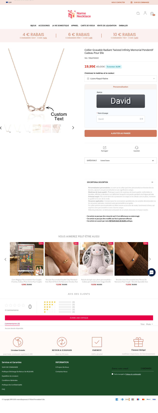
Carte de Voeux (88, 25)
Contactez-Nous (61, 371)
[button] (6, 85)
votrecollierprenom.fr (22, 399)
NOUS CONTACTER (118, 2)
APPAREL (74, 25)
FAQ (3, 389)
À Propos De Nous (62, 367)
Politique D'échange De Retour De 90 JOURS (17, 371)
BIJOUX (33, 25)
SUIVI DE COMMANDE (10, 367)
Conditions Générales (10, 380)
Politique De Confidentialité (12, 385)
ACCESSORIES (44, 25)
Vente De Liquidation (107, 25)
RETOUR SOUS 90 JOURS (117, 221)
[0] (152, 13)
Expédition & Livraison (10, 376)
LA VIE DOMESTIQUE (60, 25)
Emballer (123, 25)
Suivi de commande (141, 2)
